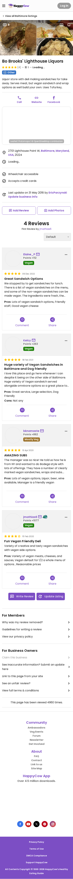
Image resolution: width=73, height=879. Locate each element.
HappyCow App (36, 776)
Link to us (36, 764)
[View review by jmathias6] (13, 521)
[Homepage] (18, 5)
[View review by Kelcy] (13, 345)
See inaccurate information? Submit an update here (33, 667)
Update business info (23, 197)
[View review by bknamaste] (13, 435)
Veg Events (36, 731)
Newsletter (36, 740)
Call (19, 102)
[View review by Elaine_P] (13, 259)
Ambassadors (36, 727)
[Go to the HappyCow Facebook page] (20, 824)
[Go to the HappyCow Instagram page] (53, 824)
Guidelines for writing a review (22, 629)
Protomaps (24, 141)
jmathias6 (45, 229)
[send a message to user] (38, 254)
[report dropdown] (66, 255)
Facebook (54, 102)
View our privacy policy (17, 636)
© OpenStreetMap (40, 141)
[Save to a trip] (61, 25)
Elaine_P (29, 254)
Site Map (36, 768)
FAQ (36, 756)
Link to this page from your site (22, 676)
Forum (37, 735)
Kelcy (27, 340)
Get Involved (36, 744)
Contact (36, 760)
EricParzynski (58, 193)
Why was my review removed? (22, 622)
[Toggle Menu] (3, 6)
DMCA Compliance (36, 855)
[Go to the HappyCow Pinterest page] (45, 824)
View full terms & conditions (20, 690)
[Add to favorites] (69, 25)
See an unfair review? (16, 683)
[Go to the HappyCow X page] (36, 824)
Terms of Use (36, 848)
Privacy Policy (36, 842)
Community (36, 722)
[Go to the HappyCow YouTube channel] (28, 824)
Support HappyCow (36, 862)
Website (36, 102)
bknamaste (31, 431)
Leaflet (13, 141)
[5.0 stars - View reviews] (9, 67)
